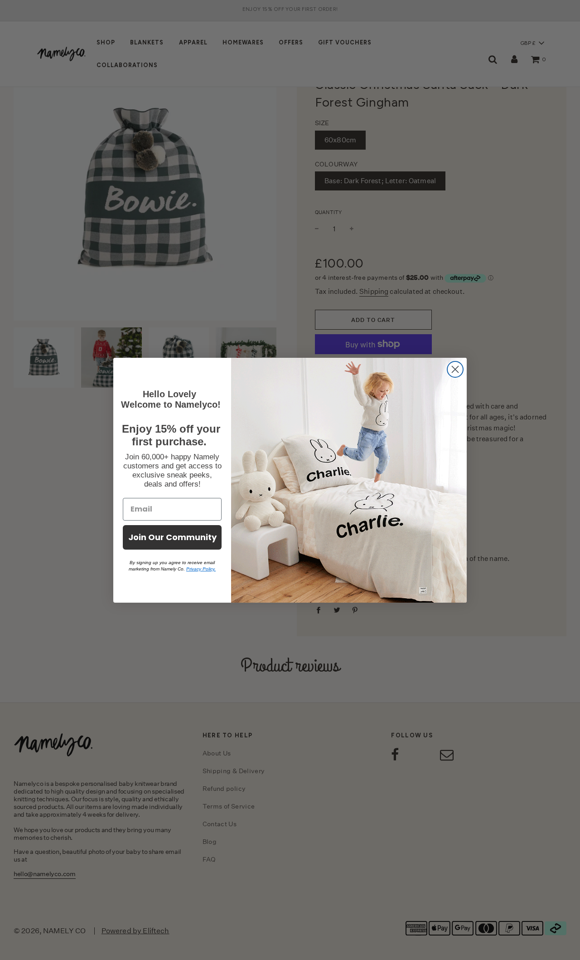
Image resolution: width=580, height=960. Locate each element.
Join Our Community (172, 537)
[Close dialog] (455, 369)
